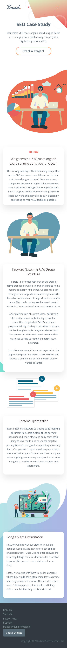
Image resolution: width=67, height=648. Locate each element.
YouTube (8, 613)
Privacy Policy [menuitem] (10, 618)
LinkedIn (7, 609)
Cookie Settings (14, 632)
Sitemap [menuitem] (7, 622)
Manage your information (16, 626)
